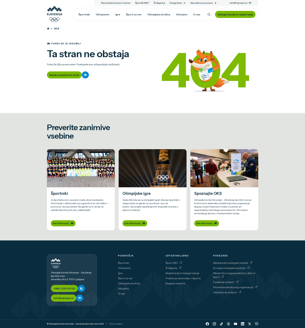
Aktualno (123, 288)
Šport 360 (172, 262)
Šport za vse (125, 278)
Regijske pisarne (175, 283)
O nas (121, 293)
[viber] (256, 323)
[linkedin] (242, 323)
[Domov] (48, 28)
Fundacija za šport (224, 282)
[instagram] (214, 323)
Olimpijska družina (129, 283)
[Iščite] (208, 14)
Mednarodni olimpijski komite (231, 262)
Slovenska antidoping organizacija (233, 287)
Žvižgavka (172, 268)
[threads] (228, 323)
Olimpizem (124, 268)
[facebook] (207, 323)
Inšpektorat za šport (225, 292)
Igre (120, 273)
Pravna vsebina (116, 324)
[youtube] (235, 323)
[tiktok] (221, 323)
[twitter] (249, 323)
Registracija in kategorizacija (182, 273)
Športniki (123, 262)
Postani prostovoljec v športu (183, 278)
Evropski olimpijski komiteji (229, 268)
